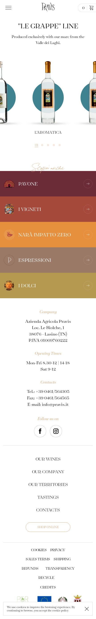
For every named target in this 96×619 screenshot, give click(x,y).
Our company (48, 472)
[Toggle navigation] (9, 8)
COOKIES (39, 549)
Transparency (60, 568)
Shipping (62, 558)
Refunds (30, 568)
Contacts (48, 510)
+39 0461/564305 (52, 391)
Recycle (46, 577)
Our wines (48, 459)
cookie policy (60, 610)
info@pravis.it (55, 404)
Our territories (48, 484)
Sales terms (38, 558)
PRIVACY (57, 549)
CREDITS (48, 587)
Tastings (48, 497)
